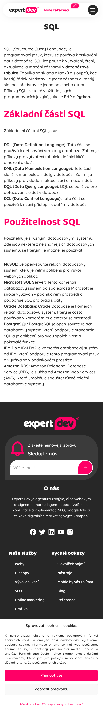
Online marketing (30, 600)
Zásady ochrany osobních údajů (62, 704)
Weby (19, 564)
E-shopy (22, 573)
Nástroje (65, 573)
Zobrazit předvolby (51, 689)
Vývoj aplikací (27, 582)
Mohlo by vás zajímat (76, 582)
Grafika (21, 609)
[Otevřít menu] (93, 10)
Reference (67, 600)
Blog (62, 591)
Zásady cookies (30, 704)
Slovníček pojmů (72, 564)
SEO (18, 591)
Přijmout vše (51, 675)
